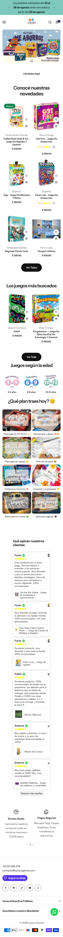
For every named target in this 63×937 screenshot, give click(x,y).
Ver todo (31, 356)
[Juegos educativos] (46, 503)
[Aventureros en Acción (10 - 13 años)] (51, 382)
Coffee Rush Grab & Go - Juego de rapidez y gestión (17, 141)
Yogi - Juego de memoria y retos (16, 196)
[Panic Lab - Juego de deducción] (46, 172)
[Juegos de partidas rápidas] (16, 420)
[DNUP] (17, 308)
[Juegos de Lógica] (16, 503)
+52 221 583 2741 (11, 866)
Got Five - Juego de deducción (46, 140)
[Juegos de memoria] (16, 475)
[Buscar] (49, 22)
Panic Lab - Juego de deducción (46, 196)
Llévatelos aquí (31, 73)
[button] (9, 7)
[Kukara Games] (31, 22)
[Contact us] (54, 912)
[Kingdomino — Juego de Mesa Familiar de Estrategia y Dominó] (46, 308)
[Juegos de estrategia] (46, 420)
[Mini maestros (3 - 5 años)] (12, 382)
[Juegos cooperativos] (16, 448)
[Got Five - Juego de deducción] (46, 116)
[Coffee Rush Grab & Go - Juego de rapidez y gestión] (16, 116)
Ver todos (31, 267)
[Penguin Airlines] (46, 229)
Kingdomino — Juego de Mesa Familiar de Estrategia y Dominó (46, 334)
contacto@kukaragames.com (18, 870)
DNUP (17, 331)
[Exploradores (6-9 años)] (31, 382)
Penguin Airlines (46, 251)
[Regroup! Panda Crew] (16, 229)
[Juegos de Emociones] (46, 475)
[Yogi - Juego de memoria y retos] (16, 172)
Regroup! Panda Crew (16, 251)
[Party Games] (46, 448)
